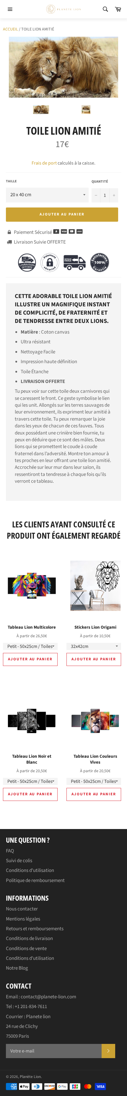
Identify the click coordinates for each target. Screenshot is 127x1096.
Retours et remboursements (35, 928)
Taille (11, 181)
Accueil (10, 29)
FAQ (10, 850)
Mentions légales (23, 919)
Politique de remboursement (35, 880)
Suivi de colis (19, 860)
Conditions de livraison (29, 938)
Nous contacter (22, 908)
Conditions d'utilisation (30, 870)
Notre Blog (17, 968)
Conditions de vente (26, 948)
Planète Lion (30, 1076)
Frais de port (44, 163)
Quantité (100, 181)
